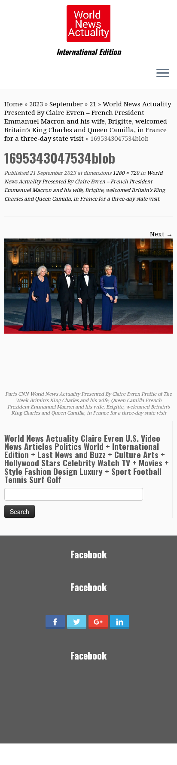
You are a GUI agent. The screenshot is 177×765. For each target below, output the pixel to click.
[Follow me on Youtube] (25, 74)
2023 (36, 104)
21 (92, 104)
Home (13, 104)
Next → (161, 234)
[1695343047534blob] (88, 286)
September (66, 104)
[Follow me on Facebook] (17, 74)
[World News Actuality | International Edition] (88, 23)
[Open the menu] (162, 73)
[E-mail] (9, 74)
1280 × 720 (125, 173)
